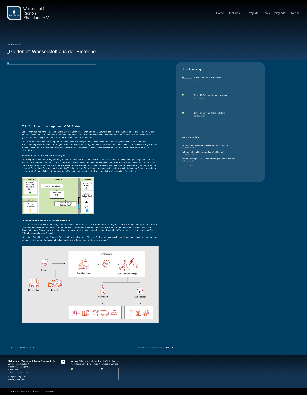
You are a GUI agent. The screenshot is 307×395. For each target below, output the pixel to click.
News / (11, 44)
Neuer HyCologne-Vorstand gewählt (210, 95)
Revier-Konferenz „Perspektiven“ (209, 78)
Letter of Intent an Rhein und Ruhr (209, 113)
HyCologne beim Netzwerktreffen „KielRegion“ (203, 152)
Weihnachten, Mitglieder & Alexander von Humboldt (205, 145)
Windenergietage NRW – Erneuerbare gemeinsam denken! (208, 159)
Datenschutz (38, 391)
